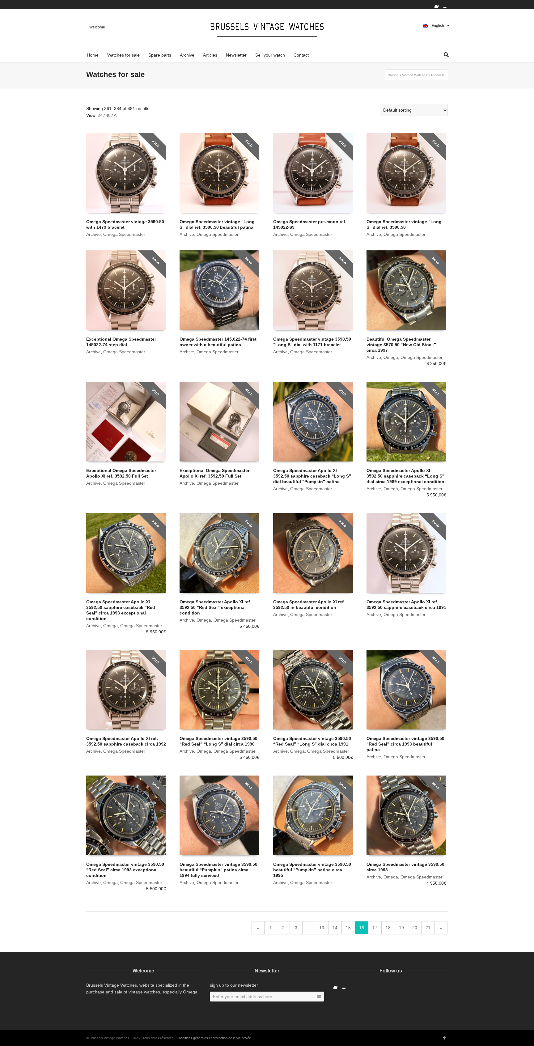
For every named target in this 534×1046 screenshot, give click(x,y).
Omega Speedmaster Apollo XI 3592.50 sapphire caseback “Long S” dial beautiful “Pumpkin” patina (312, 476)
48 (108, 115)
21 (428, 927)
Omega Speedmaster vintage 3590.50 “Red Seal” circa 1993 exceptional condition (125, 870)
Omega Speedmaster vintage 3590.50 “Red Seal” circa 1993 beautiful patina (405, 744)
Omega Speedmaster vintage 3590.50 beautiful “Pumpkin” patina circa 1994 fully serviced (218, 870)
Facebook (438, 4)
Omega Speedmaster (124, 234)
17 (374, 927)
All (116, 115)
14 (335, 927)
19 (401, 927)
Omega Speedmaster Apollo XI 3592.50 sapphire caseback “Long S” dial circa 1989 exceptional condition (405, 476)
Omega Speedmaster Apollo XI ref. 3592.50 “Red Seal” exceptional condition (215, 607)
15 (348, 927)
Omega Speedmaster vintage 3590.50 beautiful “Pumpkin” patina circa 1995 (312, 870)
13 (321, 927)
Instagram (447, 4)
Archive (93, 234)
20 (414, 927)
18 (388, 927)
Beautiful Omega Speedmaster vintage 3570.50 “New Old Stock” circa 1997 (401, 345)
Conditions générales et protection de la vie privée (213, 1038)
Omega (391, 357)
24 (100, 115)
